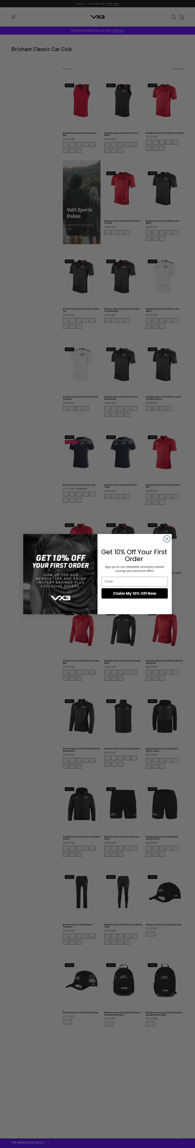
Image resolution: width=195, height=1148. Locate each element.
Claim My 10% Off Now (134, 593)
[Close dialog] (167, 538)
